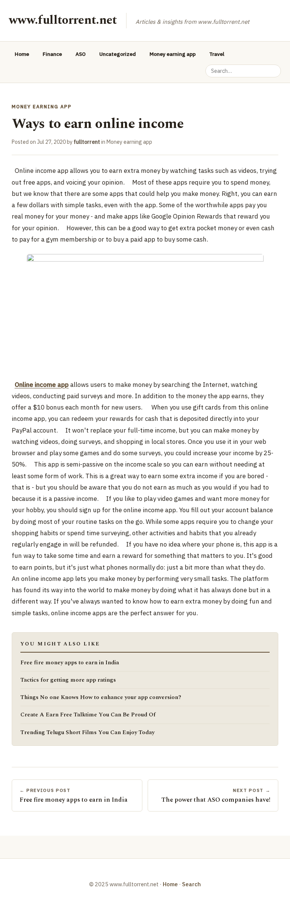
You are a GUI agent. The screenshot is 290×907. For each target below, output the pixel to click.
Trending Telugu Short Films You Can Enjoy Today (87, 732)
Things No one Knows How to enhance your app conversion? (100, 697)
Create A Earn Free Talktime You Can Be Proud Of (88, 715)
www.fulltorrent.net (63, 20)
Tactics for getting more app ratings (68, 680)
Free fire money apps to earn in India (69, 663)
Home (22, 54)
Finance (52, 54)
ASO (81, 54)
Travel (216, 54)
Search (191, 884)
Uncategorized (117, 54)
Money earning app (173, 54)
